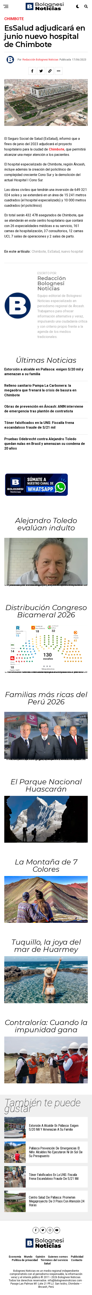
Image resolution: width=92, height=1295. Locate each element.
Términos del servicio (54, 1260)
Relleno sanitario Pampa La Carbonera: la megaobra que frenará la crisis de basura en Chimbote (40, 390)
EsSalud (53, 251)
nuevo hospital (72, 251)
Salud (47, 1263)
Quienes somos (58, 1256)
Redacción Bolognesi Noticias (40, 59)
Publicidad (77, 1256)
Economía (15, 1256)
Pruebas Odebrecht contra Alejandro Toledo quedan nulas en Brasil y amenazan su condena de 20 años (44, 444)
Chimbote (56, 149)
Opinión (40, 1256)
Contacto (76, 1260)
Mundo (28, 1256)
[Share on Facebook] (32, 71)
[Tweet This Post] (41, 71)
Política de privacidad (25, 1260)
